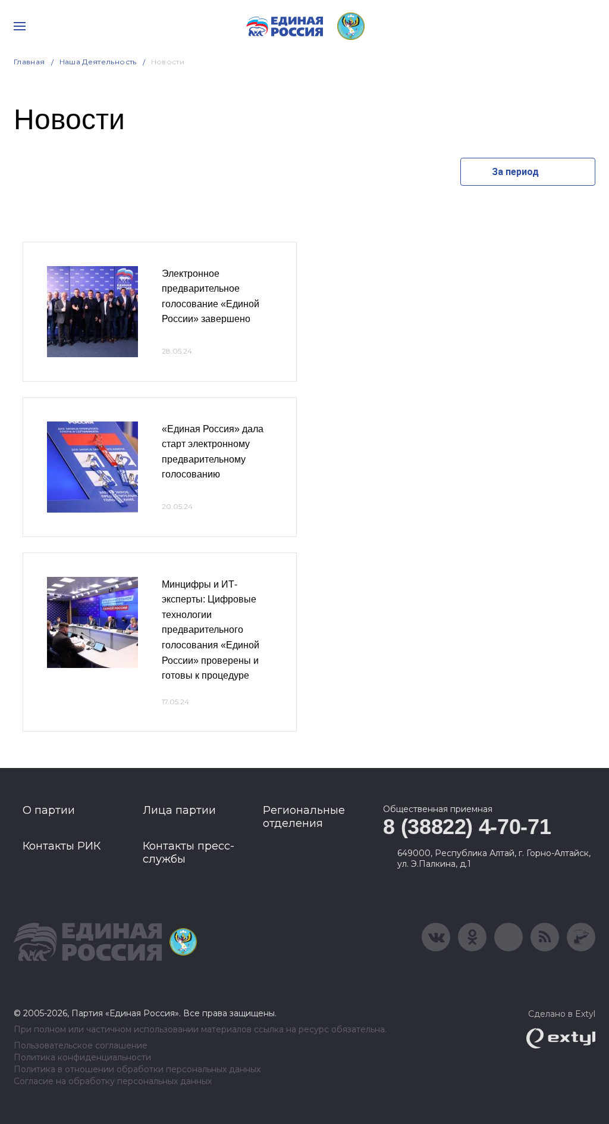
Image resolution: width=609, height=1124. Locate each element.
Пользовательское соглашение (80, 1046)
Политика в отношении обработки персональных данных (137, 1069)
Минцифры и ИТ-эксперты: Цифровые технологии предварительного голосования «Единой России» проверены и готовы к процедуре (210, 630)
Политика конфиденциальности (82, 1058)
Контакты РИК (62, 846)
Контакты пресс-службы (188, 852)
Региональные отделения (304, 817)
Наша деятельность (98, 61)
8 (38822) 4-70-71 (467, 826)
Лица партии (179, 810)
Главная (29, 61)
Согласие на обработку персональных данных (113, 1081)
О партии (49, 810)
